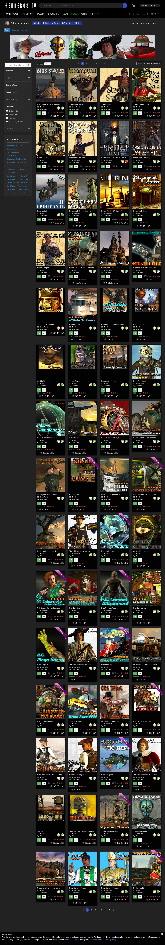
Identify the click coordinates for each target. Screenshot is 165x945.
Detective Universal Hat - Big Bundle (115, 158)
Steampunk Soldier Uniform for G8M (21, 159)
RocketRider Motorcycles (111, 438)
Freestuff (67, 23)
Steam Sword (106, 104)
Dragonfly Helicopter (45, 721)
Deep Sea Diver (139, 381)
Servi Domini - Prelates (110, 888)
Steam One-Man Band (142, 104)
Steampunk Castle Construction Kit (83, 211)
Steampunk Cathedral (109, 268)
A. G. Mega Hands (44, 665)
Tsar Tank (41, 831)
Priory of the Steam (108, 381)
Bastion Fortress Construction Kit (19, 166)
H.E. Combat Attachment (111, 608)
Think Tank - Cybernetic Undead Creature (85, 831)
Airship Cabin (74, 324)
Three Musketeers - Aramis (80, 665)
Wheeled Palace (75, 495)
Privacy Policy (111, 940)
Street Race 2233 (76, 721)
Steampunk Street (140, 211)
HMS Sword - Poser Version (48, 104)
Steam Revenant (75, 381)
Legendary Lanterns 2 (77, 158)
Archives (25, 30)
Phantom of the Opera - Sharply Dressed (22, 169)
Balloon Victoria (139, 324)
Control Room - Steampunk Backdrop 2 (148, 495)
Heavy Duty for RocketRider (144, 438)
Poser (84, 14)
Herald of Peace (13, 152)
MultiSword (11, 173)
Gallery (41, 14)
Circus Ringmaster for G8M (17, 189)
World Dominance (76, 438)
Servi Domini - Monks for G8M (18, 176)
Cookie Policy (93, 940)
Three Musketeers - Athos (79, 551)
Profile (37, 23)
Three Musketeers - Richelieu (145, 775)
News (65, 14)
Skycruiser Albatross (109, 831)
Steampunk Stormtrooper (47, 495)
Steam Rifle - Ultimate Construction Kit (84, 268)
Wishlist (77, 23)
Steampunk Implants (77, 104)
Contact (94, 14)
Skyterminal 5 (138, 888)
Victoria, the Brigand (77, 775)
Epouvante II (42, 211)
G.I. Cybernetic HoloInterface (48, 608)
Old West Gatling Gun (109, 721)
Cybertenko (43, 109)
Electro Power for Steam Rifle (145, 268)
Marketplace (11, 14)
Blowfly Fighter (107, 775)
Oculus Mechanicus (141, 551)
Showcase (16, 30)
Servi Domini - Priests (77, 888)
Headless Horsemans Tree (47, 551)
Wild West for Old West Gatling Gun (51, 775)
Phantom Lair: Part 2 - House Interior (21, 193)
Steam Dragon (43, 268)
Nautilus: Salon (75, 608)
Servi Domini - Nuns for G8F (17, 179)
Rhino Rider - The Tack (142, 721)
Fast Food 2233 (107, 665)
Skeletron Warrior (140, 831)
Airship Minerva (43, 381)
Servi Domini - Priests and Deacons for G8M (24, 162)
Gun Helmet (11, 156)
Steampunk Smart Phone (16, 145)
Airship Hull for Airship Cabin (112, 324)
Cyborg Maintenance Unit (47, 438)
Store (46, 23)
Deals (74, 14)
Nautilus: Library (139, 608)
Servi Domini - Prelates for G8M (19, 186)
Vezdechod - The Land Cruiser (145, 665)
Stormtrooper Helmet (45, 324)
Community (53, 14)
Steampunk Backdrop (141, 158)
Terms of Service (70, 940)
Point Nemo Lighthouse (110, 495)
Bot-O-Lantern (12, 149)
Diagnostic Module (108, 551)
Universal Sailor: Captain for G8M (19, 183)
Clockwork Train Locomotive (48, 888)
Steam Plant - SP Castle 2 (111, 211)
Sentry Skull (42, 158)
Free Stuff (27, 14)
